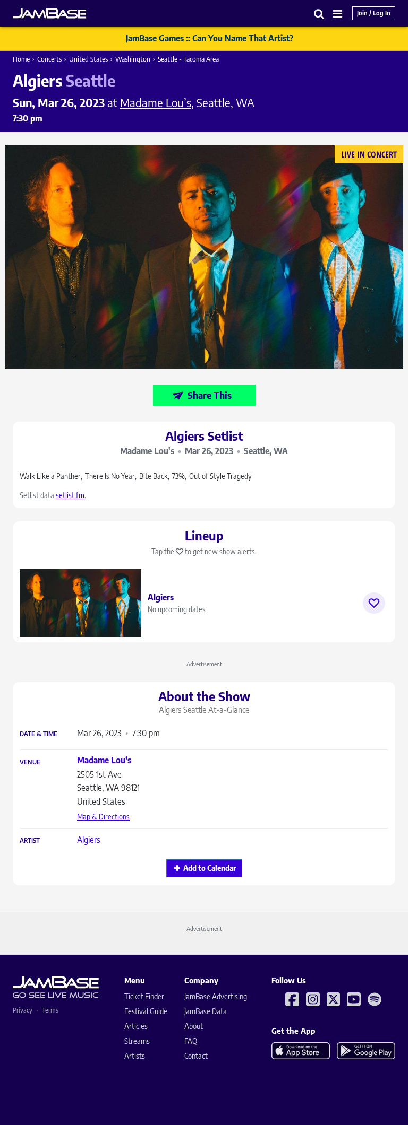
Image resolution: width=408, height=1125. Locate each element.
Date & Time (38, 734)
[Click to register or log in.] (374, 603)
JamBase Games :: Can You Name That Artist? (209, 38)
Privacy (22, 1010)
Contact (196, 1055)
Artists (134, 1055)
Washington (132, 59)
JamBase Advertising (215, 996)
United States (88, 59)
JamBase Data (205, 1011)
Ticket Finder (144, 996)
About (193, 1026)
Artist (30, 841)
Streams (137, 1040)
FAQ (190, 1040)
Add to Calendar (209, 868)
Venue (30, 762)
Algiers (88, 839)
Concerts (49, 59)
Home (21, 59)
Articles (136, 1026)
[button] (319, 13)
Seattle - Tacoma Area (188, 59)
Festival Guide (145, 1011)
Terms (50, 1010)
